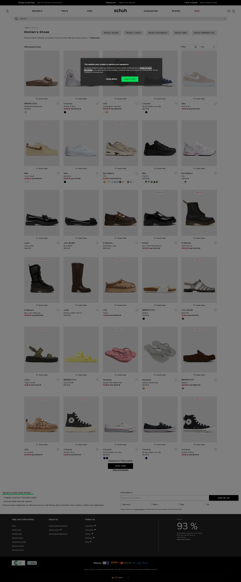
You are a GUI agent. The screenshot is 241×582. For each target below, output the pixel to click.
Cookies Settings (111, 79)
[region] (121, 72)
